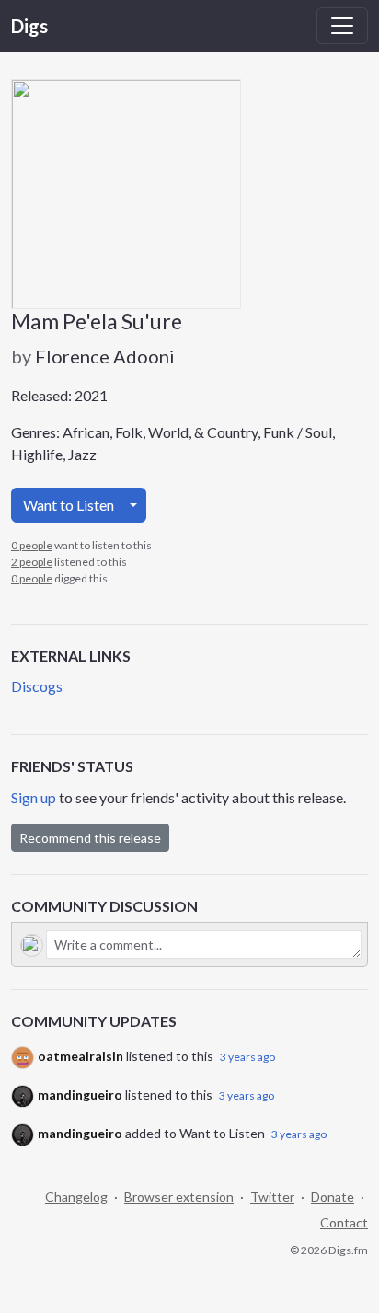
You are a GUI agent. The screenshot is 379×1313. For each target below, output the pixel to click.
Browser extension (179, 1196)
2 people (31, 562)
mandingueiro (80, 1094)
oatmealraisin (80, 1056)
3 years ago (247, 1057)
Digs (29, 26)
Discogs (37, 686)
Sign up (33, 797)
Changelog (76, 1196)
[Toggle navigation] (342, 25)
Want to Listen (68, 504)
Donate (332, 1196)
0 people (31, 545)
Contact (344, 1222)
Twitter (272, 1196)
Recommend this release (90, 838)
